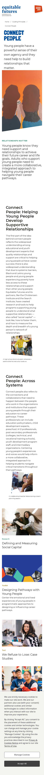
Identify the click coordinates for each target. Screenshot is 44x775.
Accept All (22, 763)
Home (7, 22)
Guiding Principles (18, 22)
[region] (22, 733)
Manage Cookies (22, 754)
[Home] (13, 11)
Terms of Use (10, 746)
